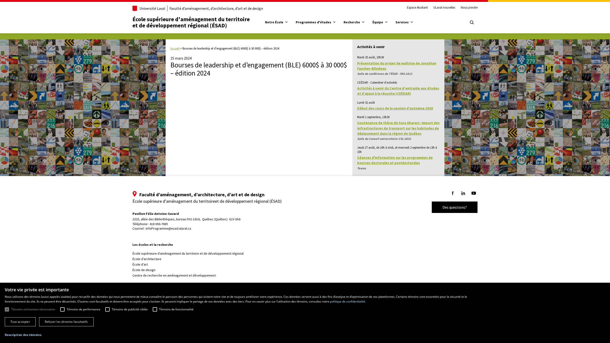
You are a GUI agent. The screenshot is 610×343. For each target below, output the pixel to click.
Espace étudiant (417, 8)
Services (402, 22)
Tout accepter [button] (20, 322)
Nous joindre (469, 8)
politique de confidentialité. (348, 301)
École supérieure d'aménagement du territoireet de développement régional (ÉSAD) (191, 22)
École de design (143, 270)
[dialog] (305, 313)
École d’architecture (146, 259)
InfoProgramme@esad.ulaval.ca (168, 228)
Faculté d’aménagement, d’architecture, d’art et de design (216, 8)
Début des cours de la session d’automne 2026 (395, 108)
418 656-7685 (159, 224)
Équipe (377, 22)
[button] (23, 334)
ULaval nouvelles (444, 8)
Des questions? (454, 207)
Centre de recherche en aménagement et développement (174, 275)
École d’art (140, 264)
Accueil (174, 48)
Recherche (352, 22)
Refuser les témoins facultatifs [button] (66, 322)
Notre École (274, 22)
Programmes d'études (313, 22)
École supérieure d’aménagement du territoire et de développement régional (188, 253)
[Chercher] (472, 22)
